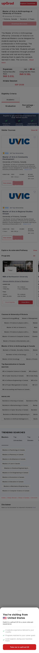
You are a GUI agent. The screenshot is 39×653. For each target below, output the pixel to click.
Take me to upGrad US (19, 647)
